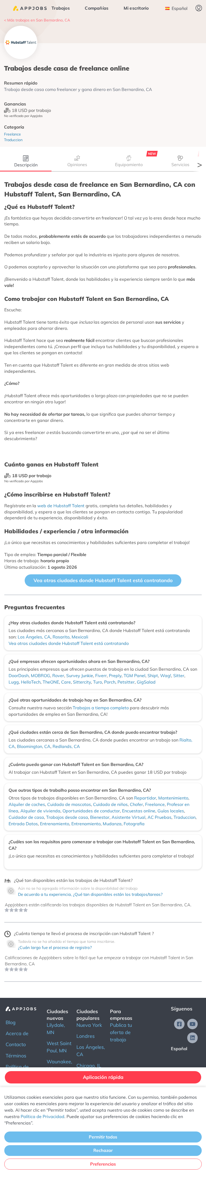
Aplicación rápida (103, 1077)
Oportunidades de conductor (91, 810)
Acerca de (17, 1033)
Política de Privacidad (42, 1116)
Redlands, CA (66, 746)
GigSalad (146, 682)
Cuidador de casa (26, 817)
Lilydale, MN (56, 1028)
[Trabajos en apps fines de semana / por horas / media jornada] (30, 8)
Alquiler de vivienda (40, 810)
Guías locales (170, 810)
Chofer (136, 804)
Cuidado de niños (110, 804)
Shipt (153, 675)
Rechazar (103, 1150)
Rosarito (61, 637)
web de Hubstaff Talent (60, 505)
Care (66, 682)
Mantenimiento (173, 798)
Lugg (14, 682)
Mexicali (80, 637)
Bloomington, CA (33, 746)
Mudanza (112, 823)
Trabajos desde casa (67, 817)
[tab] (26, 161)
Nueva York (89, 1025)
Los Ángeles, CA (34, 637)
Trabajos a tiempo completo (101, 707)
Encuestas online (138, 810)
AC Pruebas (159, 817)
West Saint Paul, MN (59, 1047)
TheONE (51, 682)
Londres (85, 1036)
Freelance (155, 804)
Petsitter (126, 682)
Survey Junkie (79, 675)
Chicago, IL (88, 1066)
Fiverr (101, 675)
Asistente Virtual (128, 817)
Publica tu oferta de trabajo (121, 1032)
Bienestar (99, 817)
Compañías (96, 8)
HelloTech (31, 682)
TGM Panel (134, 675)
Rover (58, 675)
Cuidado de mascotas (69, 804)
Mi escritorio (136, 8)
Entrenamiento (54, 823)
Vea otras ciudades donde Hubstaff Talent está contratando (103, 580)
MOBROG (40, 675)
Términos (16, 1056)
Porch (109, 682)
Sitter (178, 675)
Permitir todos (103, 1137)
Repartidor (145, 798)
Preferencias (103, 1164)
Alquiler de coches (27, 804)
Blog (11, 1022)
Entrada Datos (23, 823)
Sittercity (82, 682)
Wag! (165, 675)
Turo (97, 682)
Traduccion (185, 817)
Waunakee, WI (59, 1065)
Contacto (16, 1044)
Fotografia (134, 823)
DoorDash (19, 675)
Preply (115, 675)
